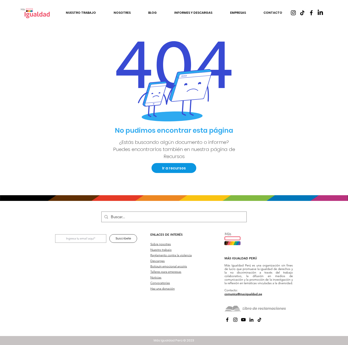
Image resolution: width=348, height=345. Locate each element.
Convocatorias (160, 283)
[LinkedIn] (320, 12)
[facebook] (311, 12)
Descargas (157, 261)
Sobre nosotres (160, 244)
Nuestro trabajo (161, 250)
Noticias (155, 277)
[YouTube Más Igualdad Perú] (243, 320)
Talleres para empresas (165, 272)
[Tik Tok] (302, 12)
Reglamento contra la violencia (171, 255)
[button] (81, 13)
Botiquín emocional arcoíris (168, 266)
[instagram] (293, 12)
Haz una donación (162, 288)
